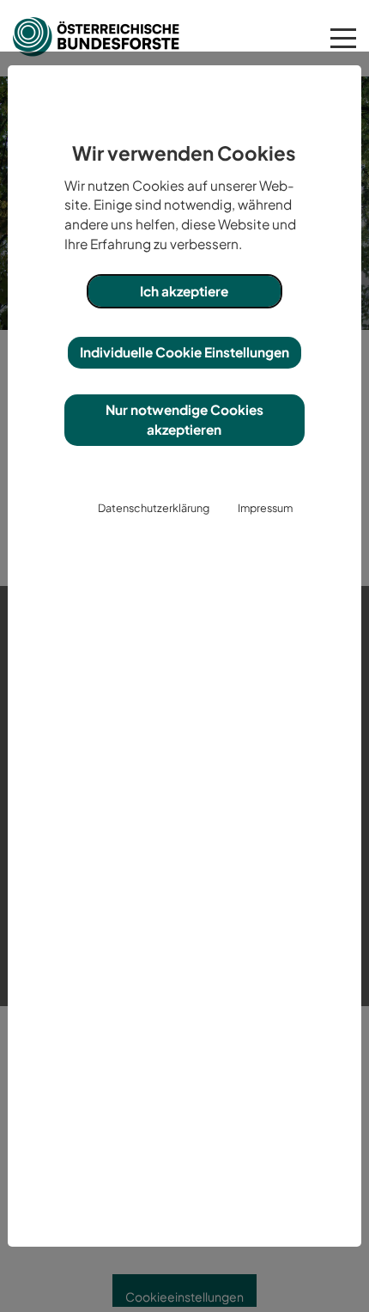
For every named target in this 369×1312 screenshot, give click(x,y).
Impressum (265, 508)
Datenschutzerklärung (153, 508)
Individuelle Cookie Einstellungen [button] (184, 352)
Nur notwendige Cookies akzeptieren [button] (184, 419)
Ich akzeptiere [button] (184, 291)
